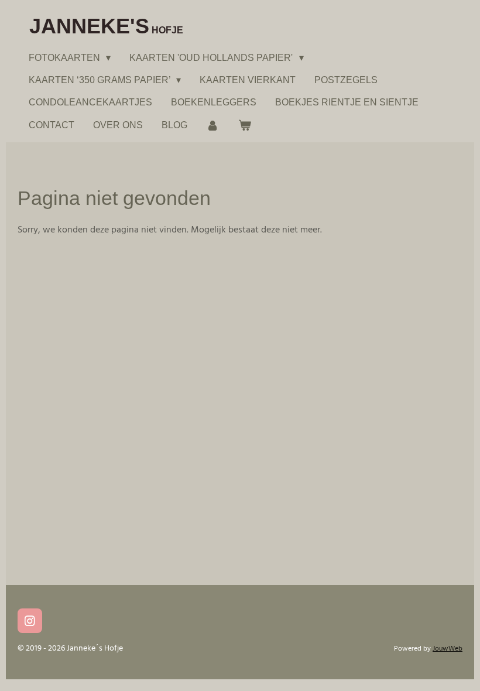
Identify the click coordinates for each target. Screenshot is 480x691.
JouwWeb (447, 649)
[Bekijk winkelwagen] (244, 125)
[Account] (212, 125)
